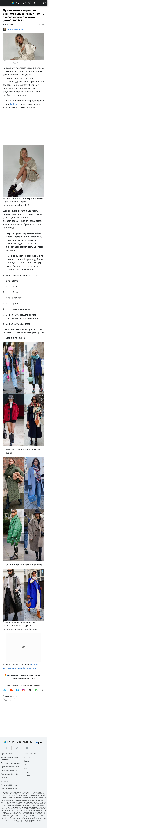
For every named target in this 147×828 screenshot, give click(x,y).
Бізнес (26, 765)
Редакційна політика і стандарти (9, 758)
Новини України (30, 754)
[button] (3, 3)
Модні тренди (9, 700)
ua (40, 743)
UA (44, 3)
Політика (27, 761)
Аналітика (27, 757)
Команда (4, 781)
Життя (26, 768)
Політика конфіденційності (11, 774)
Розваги (27, 772)
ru (36, 743)
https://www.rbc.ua (14, 797)
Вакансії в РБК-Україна (9, 785)
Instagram (15, 104)
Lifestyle (27, 776)
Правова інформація (9, 770)
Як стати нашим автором (10, 763)
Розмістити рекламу (9, 789)
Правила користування (10, 767)
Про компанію (6, 754)
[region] (23, 128)
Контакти (4, 778)
